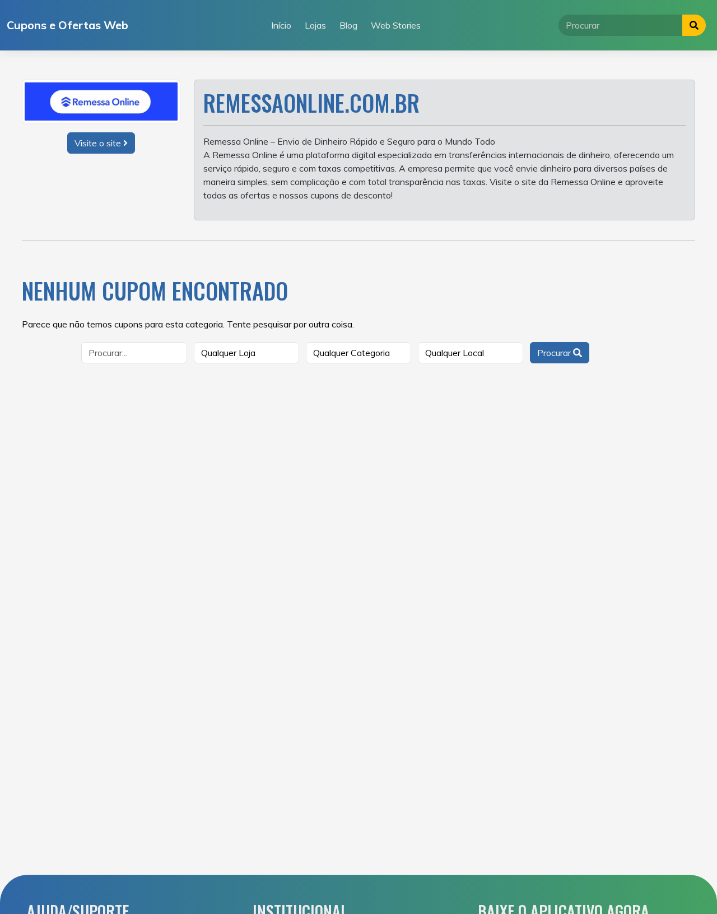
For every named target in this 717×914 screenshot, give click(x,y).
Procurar (555, 352)
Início (281, 25)
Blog (348, 25)
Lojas (315, 25)
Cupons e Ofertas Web (67, 25)
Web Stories (396, 25)
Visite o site (99, 143)
